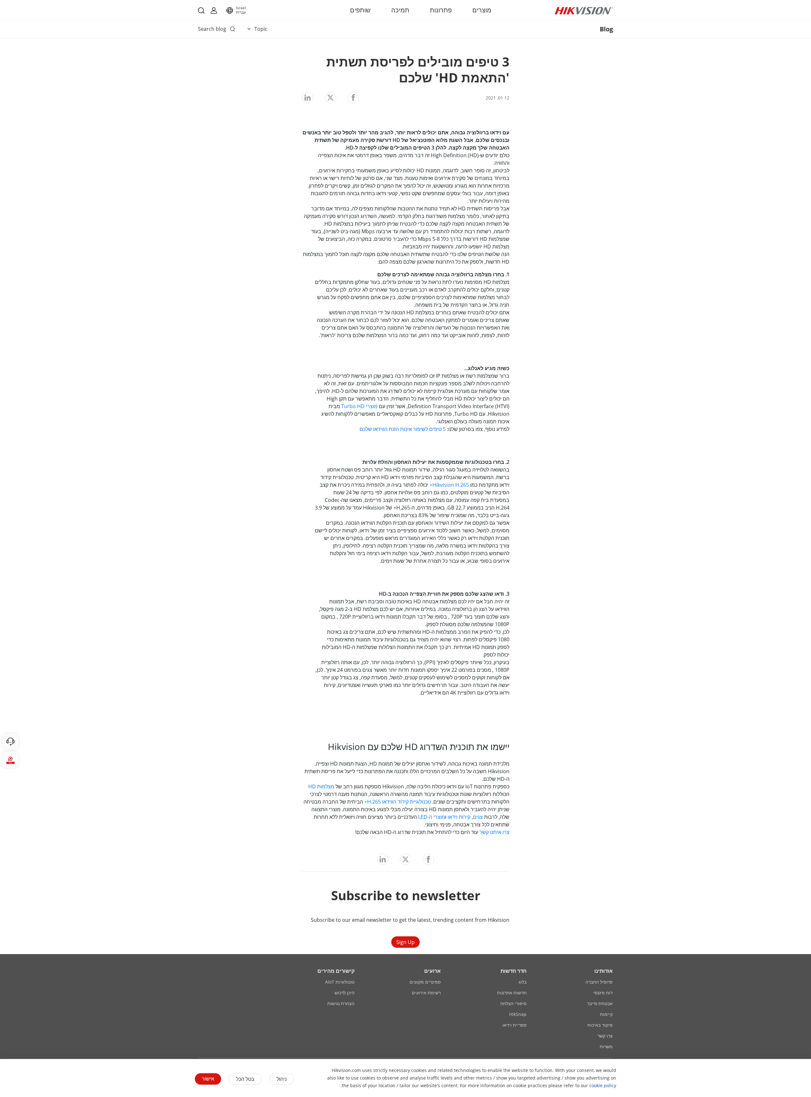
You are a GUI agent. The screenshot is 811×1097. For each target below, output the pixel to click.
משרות (606, 1046)
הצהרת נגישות (340, 1003)
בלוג (523, 982)
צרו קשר (605, 1036)
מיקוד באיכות (600, 1025)
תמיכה (400, 10)
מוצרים (481, 10)
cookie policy (602, 1085)
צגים (478, 816)
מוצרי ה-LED (431, 816)
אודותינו (603, 970)
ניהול (282, 1078)
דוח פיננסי (603, 993)
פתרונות (441, 10)
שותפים (360, 10)
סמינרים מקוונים (425, 982)
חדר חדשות (514, 970)
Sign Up (405, 942)
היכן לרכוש (344, 993)
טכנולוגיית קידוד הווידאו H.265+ (397, 801)
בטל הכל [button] (245, 1078)
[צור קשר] (10, 741)
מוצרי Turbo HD (359, 406)
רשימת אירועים (426, 993)
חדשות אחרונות (512, 993)
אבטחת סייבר (600, 1003)
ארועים (432, 970)
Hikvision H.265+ (449, 484)
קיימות (606, 1014)
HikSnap (518, 1014)
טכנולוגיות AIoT (339, 982)
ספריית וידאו (514, 1025)
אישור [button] (208, 1078)
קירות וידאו (459, 816)
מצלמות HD (321, 786)
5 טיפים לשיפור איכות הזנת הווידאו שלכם (403, 429)
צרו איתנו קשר (494, 832)
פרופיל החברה (599, 982)
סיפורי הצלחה (513, 1003)
